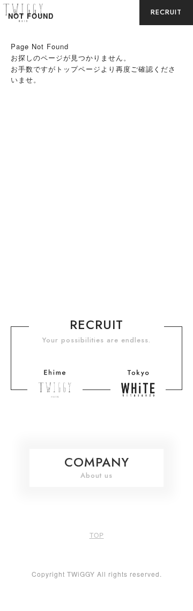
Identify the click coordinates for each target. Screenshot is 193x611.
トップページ (78, 69)
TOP (97, 534)
